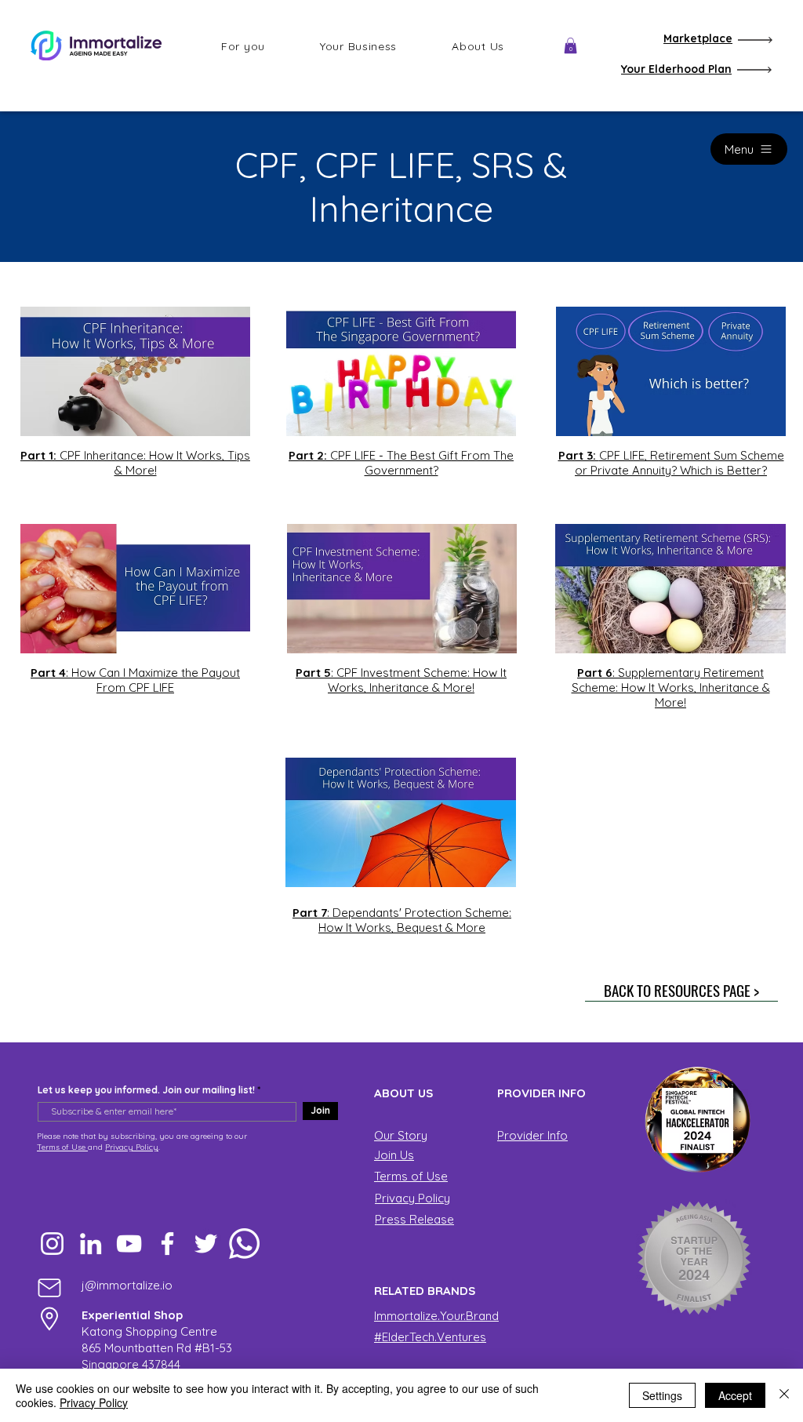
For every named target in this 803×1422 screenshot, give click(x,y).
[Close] (784, 1395)
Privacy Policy (131, 1147)
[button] (243, 46)
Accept (735, 1395)
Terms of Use (62, 1147)
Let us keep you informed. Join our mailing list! (146, 1090)
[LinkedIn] (90, 1243)
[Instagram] (52, 1243)
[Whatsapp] (244, 1243)
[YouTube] (129, 1243)
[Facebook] (167, 1243)
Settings (662, 1395)
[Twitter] (206, 1243)
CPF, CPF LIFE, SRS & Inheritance (401, 187)
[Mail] (49, 1287)
